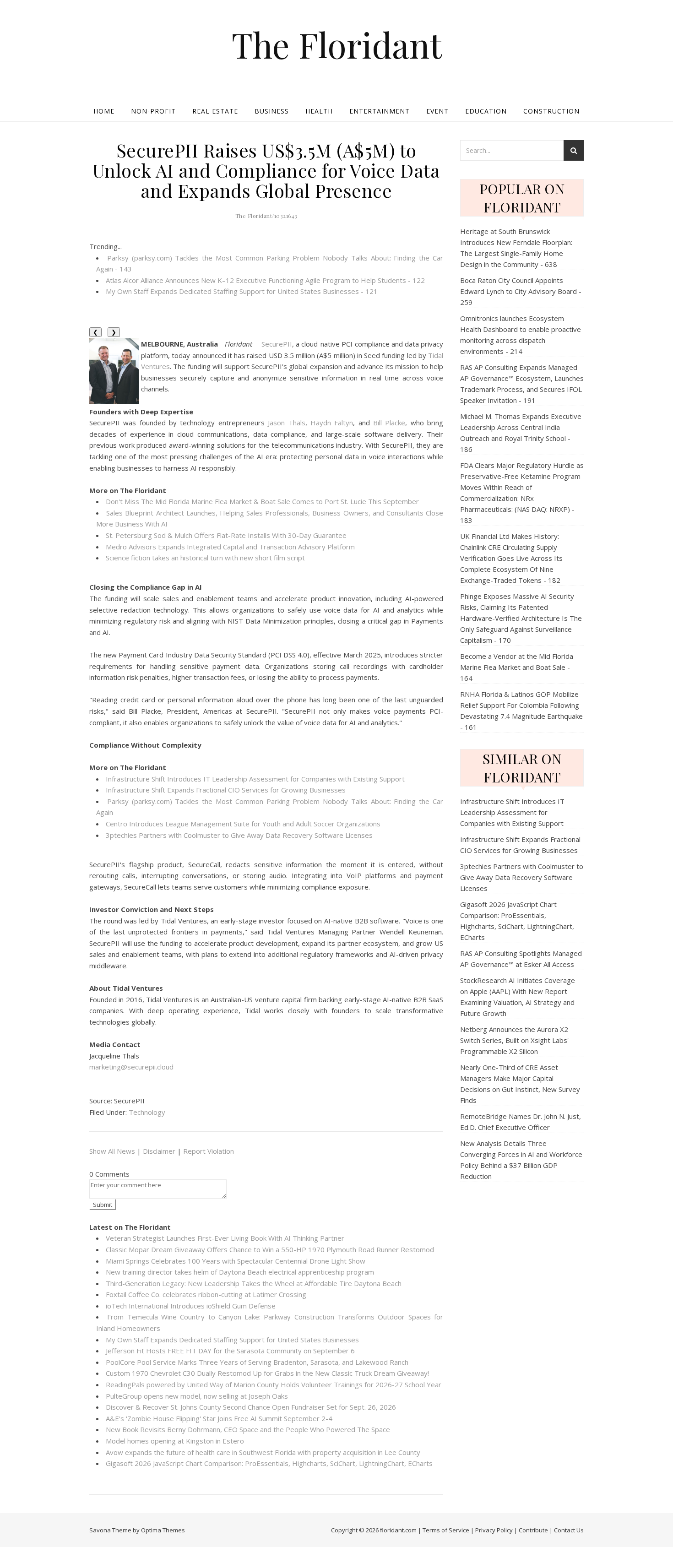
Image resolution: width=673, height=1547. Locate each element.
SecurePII (276, 343)
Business (272, 111)
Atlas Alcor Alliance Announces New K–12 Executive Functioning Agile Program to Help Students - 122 (265, 280)
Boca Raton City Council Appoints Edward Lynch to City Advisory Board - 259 (520, 291)
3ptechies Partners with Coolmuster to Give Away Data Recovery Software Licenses (239, 835)
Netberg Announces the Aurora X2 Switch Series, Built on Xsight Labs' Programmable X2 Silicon (514, 1040)
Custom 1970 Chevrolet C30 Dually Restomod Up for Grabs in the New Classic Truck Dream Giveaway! (267, 1373)
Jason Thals (286, 422)
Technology (147, 1112)
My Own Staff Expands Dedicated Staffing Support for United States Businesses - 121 (242, 291)
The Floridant (337, 44)
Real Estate (215, 111)
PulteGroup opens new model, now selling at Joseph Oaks (197, 1395)
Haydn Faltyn (331, 422)
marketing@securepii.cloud (131, 1066)
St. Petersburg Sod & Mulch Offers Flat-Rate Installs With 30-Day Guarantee (226, 535)
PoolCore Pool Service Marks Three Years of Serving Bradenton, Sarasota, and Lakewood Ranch (257, 1362)
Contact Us (569, 1530)
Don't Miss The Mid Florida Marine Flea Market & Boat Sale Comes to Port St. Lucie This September (262, 501)
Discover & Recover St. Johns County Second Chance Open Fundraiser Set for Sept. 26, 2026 (251, 1406)
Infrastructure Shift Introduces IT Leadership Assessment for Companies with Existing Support (255, 778)
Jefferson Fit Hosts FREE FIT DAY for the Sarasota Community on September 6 (230, 1350)
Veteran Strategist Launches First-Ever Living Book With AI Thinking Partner (225, 1238)
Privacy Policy (494, 1530)
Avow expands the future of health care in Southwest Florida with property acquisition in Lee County (263, 1452)
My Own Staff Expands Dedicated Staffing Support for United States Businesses (232, 1339)
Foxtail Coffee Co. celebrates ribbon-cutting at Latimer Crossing (206, 1294)
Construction (551, 111)
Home (103, 111)
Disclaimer (159, 1151)
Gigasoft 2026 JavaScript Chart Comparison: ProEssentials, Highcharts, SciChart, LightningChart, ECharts (269, 1463)
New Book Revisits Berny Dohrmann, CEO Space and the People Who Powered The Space (248, 1429)
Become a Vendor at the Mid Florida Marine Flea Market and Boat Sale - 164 (516, 667)
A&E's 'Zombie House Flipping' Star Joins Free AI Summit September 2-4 (219, 1418)
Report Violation (208, 1151)
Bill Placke (389, 422)
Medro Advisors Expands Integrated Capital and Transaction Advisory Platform (230, 546)
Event (437, 111)
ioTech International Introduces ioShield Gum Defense (191, 1305)
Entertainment (379, 111)
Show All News (112, 1151)
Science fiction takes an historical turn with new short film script (205, 557)
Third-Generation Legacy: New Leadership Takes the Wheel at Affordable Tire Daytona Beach (254, 1283)
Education (486, 111)
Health (319, 111)
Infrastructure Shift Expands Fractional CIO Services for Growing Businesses (226, 789)
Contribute (533, 1530)
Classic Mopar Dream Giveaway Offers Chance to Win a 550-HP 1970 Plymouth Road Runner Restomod (270, 1249)
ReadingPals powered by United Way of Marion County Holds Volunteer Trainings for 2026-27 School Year (273, 1384)
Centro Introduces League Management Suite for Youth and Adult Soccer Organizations (243, 823)
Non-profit (153, 111)
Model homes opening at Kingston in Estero (175, 1440)
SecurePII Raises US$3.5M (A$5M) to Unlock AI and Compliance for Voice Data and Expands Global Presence (266, 170)
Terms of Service (446, 1530)
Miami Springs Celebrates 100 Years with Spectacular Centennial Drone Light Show (235, 1260)
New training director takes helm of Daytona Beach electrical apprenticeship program (240, 1271)
